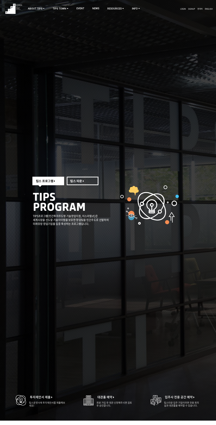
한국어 (199, 8)
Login (183, 8)
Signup (191, 8)
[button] (36, 8)
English (209, 8)
